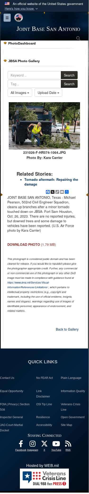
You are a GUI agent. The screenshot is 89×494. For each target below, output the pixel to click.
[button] (22, 8)
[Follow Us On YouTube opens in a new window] (56, 445)
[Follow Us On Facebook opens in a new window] (21, 445)
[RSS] (68, 445)
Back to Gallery (67, 329)
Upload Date (47, 92)
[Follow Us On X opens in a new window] (44, 445)
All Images (19, 92)
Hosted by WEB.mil (42, 466)
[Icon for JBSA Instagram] (33, 445)
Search (69, 75)
